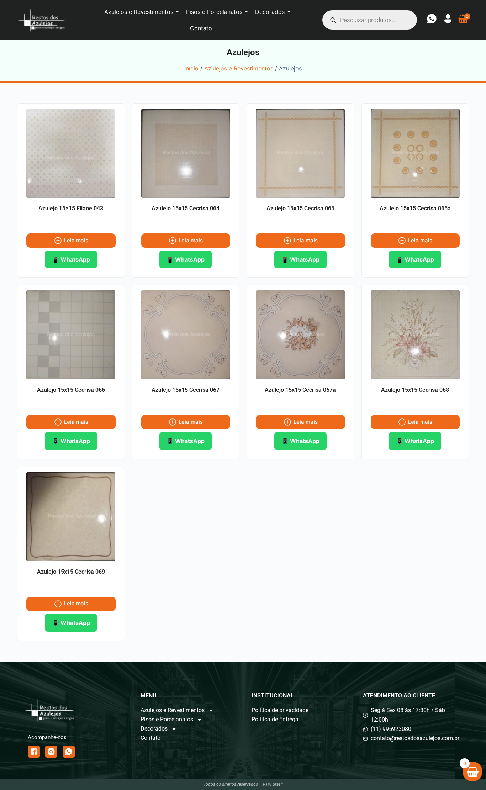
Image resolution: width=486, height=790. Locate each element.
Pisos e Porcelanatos (167, 719)
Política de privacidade (280, 710)
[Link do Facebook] (34, 752)
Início (191, 68)
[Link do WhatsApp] (69, 752)
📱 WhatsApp (71, 259)
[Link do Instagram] (51, 752)
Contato (150, 737)
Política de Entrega (275, 719)
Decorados (154, 728)
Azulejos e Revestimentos (238, 68)
